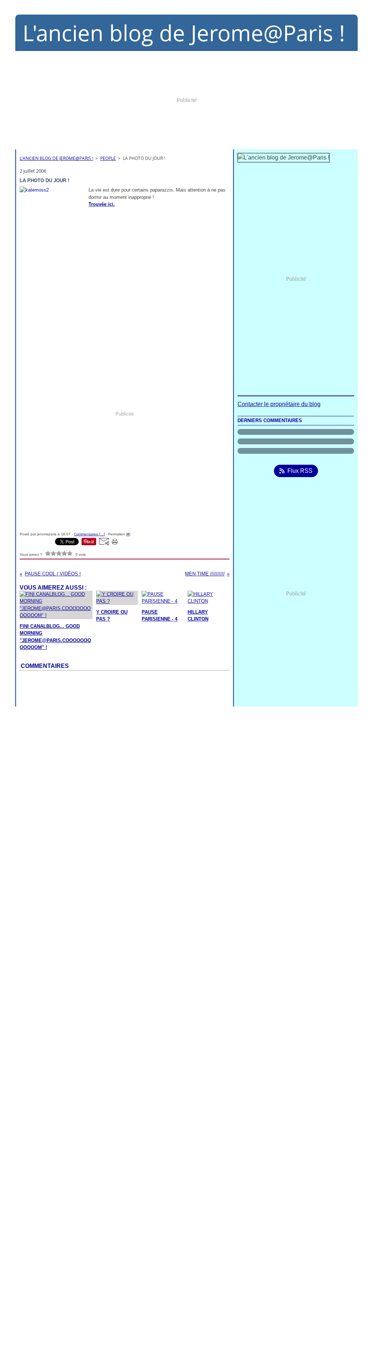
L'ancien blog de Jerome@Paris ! (56, 158)
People (108, 158)
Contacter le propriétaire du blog (279, 404)
